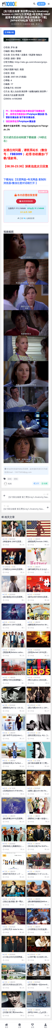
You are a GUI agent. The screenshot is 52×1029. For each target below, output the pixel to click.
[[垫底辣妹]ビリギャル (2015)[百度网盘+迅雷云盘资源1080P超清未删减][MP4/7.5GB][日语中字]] (38, 861)
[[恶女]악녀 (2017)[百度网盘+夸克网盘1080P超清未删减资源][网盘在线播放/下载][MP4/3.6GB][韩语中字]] (13, 612)
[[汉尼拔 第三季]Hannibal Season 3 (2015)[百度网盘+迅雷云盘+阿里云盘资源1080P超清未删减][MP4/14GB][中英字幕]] (13, 999)
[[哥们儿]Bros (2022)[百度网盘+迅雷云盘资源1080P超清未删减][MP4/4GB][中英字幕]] (38, 667)
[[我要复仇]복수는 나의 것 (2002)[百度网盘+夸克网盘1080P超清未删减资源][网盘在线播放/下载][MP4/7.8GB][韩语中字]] (13, 695)
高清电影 (12, 539)
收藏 (45, 483)
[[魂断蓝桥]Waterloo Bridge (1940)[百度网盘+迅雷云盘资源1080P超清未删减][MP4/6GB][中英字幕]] (38, 612)
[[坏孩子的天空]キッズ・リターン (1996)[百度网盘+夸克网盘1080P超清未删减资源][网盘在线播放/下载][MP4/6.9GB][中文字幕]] (13, 861)
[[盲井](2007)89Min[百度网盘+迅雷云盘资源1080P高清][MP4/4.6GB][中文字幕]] (38, 584)
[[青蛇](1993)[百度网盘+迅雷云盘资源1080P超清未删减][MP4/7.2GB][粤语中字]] (13, 667)
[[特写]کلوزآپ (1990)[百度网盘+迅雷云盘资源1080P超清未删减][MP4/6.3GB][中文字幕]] (38, 999)
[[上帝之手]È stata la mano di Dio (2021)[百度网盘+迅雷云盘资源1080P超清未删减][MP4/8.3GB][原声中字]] (13, 916)
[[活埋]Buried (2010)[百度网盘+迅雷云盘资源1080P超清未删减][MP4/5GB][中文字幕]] (38, 639)
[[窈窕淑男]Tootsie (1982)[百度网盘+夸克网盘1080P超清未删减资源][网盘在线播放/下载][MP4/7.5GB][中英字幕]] (38, 529)
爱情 (15, 479)
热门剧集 (31, 24)
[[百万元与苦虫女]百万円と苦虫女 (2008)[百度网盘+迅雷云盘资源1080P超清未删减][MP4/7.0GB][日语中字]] (13, 972)
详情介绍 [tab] (10, 32)
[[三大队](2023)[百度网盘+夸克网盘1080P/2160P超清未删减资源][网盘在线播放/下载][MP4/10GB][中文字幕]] (13, 944)
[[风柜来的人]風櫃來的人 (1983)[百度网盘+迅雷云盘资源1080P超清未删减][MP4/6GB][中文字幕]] (13, 833)
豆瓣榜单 (37, 539)
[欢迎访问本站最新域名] (26, 40)
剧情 (9, 479)
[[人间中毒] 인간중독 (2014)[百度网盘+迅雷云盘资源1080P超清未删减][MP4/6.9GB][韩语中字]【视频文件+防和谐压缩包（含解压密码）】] (38, 944)
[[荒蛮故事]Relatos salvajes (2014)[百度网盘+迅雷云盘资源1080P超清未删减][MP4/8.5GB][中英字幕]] (13, 639)
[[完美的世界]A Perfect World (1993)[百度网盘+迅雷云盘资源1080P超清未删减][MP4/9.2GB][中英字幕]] (13, 750)
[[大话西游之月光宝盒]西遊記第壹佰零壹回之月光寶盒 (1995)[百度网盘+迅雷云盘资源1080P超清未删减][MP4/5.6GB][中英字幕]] (38, 916)
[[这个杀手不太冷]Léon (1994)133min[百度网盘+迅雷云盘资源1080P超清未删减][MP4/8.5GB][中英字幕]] (13, 722)
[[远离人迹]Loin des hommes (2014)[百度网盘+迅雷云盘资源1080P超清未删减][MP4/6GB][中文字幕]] (38, 778)
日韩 (5, 539)
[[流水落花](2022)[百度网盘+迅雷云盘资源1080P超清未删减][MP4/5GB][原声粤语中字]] (13, 584)
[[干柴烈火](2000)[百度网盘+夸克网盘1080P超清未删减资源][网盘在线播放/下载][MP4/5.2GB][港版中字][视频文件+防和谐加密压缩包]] (13, 556)
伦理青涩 (7, 567)
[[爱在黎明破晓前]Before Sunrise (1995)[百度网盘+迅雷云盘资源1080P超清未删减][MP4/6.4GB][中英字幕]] (38, 889)
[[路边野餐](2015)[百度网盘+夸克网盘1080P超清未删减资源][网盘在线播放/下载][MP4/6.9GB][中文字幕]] (13, 805)
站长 (10, 483)
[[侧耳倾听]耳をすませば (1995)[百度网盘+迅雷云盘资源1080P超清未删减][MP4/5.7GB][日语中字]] (38, 556)
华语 (5, 594)
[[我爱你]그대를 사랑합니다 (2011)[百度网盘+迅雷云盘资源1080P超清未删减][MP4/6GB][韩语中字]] (38, 805)
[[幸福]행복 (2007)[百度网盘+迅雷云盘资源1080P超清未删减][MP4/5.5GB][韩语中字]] (13, 529)
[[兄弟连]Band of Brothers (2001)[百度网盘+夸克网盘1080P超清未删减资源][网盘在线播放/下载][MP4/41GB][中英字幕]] (13, 778)
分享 (37, 483)
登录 (42, 4)
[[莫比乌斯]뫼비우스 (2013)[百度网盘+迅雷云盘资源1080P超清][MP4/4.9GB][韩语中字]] (38, 695)
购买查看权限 (27, 201)
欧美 (26, 24)
